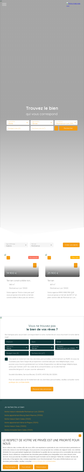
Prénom (10, 342)
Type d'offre (11, 121)
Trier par (33, 244)
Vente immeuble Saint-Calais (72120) (18, 430)
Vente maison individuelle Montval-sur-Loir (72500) (24, 411)
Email (59, 342)
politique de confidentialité (19, 382)
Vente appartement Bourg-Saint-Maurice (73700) (23, 415)
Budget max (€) (14, 128)
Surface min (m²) (38, 128)
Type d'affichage (10, 244)
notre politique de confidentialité (43, 461)
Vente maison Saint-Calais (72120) (17, 419)
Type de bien (35, 121)
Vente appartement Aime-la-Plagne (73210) (21, 422)
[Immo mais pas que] (74, 4)
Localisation (59, 121)
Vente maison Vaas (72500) (15, 426)
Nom (33, 342)
